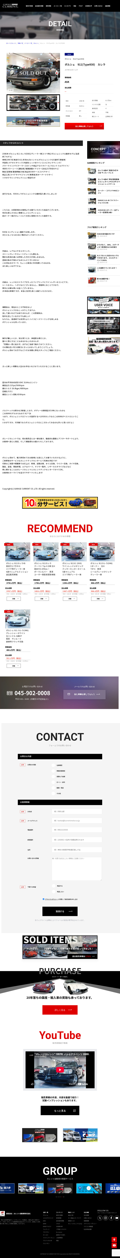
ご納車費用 (59, 1238)
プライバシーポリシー (90, 1224)
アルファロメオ (47, 1240)
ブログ (58, 1224)
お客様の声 (59, 1226)
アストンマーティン (48, 1238)
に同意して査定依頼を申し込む (61, 899)
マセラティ (46, 1232)
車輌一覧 (20, 43)
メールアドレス (29, 821)
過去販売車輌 (60, 1221)
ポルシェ (36, 43)
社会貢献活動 (88, 1229)
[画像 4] (43, 98)
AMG (44, 1221)
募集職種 (86, 1221)
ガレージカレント (11, 43)
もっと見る (60, 1110)
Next (89, 1188)
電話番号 (30, 830)
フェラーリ (46, 1229)
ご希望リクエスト (61, 1229)
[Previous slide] (8, 102)
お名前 (26, 811)
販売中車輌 (59, 1215)
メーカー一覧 (28, 43)
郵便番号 (30, 840)
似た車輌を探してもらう (84, 126)
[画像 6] (14, 106)
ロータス (45, 1235)
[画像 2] (23, 98)
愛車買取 (58, 1218)
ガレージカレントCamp (75, 1224)
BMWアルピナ (47, 1226)
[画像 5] (52, 98)
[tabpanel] (60, 1188)
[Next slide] (57, 73)
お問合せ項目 (28, 765)
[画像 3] (33, 98)
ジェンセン (46, 1243)
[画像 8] (33, 106)
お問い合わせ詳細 (33, 858)
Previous (31, 1188)
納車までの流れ (60, 1235)
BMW (44, 1224)
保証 (57, 1240)
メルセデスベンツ (48, 1218)
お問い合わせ (88, 1218)
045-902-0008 (32, 693)
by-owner (59, 1232)
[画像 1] (14, 98)
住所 (29, 850)
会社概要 (86, 1215)
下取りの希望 (28, 887)
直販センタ (71, 1221)
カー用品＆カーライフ (74, 1218)
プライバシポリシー (51, 899)
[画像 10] (52, 106)
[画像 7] (23, 106)
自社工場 (70, 1215)
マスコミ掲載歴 (88, 1226)
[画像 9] (43, 106)
